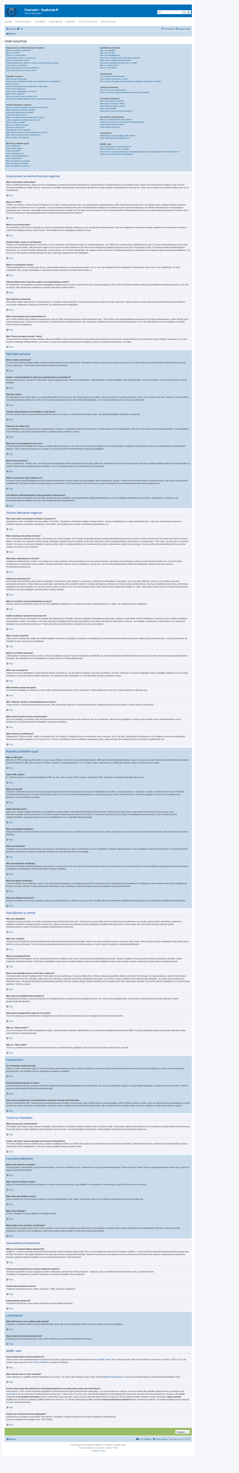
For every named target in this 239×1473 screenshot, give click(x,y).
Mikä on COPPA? (13, 53)
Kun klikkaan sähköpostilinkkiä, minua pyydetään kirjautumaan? (31, 99)
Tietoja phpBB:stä (41, 1362)
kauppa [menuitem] (70, 22)
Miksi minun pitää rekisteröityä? (18, 50)
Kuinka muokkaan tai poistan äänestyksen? (23, 120)
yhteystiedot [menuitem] (88, 22)
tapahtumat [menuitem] (23, 22)
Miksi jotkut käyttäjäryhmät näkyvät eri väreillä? (118, 63)
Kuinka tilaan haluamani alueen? (112, 124)
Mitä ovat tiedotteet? (14, 158)
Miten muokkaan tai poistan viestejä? (20, 110)
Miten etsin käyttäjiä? (108, 108)
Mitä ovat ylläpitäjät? (108, 50)
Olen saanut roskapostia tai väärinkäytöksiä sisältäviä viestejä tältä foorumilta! (130, 81)
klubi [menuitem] (8, 22)
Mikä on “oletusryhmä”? (109, 65)
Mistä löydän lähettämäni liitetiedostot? (115, 138)
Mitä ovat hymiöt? (13, 151)
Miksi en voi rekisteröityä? (16, 55)
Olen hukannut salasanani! (16, 65)
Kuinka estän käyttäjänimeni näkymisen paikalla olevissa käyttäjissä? (33, 81)
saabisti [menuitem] (40, 22)
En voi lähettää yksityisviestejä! (112, 76)
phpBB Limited (104, 1359)
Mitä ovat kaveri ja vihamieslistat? (113, 90)
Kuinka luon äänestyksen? (16, 115)
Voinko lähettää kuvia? (15, 153)
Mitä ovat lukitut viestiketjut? (17, 163)
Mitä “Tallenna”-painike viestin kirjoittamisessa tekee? (27, 132)
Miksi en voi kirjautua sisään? (17, 60)
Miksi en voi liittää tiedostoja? (17, 125)
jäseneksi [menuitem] (55, 22)
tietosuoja (108, 22)
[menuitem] (20, 29)
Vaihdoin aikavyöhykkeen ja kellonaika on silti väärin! (26, 86)
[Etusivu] (15, 11)
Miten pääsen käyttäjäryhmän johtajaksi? (116, 60)
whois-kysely (12, 1394)
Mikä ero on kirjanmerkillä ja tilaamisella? (116, 120)
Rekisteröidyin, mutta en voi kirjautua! (21, 58)
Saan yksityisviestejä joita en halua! (114, 79)
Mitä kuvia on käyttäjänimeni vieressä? (21, 91)
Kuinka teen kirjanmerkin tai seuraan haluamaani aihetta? (122, 122)
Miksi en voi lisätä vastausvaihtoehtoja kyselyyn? (25, 117)
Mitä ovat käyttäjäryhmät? (110, 55)
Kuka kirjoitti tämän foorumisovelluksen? (116, 147)
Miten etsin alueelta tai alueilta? (112, 101)
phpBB (66, 432)
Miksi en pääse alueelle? (15, 122)
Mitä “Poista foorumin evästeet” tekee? (21, 70)
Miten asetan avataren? (15, 94)
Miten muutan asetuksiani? (16, 79)
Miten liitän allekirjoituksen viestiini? (19, 112)
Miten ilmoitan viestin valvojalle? (18, 130)
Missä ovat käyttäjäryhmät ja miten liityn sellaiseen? (120, 58)
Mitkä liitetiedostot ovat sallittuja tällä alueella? (117, 136)
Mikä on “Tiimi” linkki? (108, 68)
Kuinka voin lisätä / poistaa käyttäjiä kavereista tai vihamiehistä (124, 92)
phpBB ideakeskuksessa (113, 1377)
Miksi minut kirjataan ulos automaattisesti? (22, 68)
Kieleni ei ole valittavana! (15, 89)
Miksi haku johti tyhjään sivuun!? (112, 106)
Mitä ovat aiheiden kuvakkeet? (18, 166)
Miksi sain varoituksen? (15, 127)
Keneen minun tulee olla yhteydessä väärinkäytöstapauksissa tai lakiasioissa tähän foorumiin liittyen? (139, 152)
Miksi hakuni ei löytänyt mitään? (112, 104)
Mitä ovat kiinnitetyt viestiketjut (18, 161)
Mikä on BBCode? (13, 146)
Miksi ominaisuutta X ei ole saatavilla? (114, 149)
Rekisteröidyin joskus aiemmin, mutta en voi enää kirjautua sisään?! (32, 63)
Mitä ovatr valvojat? (107, 53)
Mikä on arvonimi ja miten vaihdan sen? (21, 96)
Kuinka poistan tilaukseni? (110, 127)
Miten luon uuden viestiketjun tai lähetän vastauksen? (27, 107)
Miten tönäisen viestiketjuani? (17, 137)
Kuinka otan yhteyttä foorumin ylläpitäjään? (116, 154)
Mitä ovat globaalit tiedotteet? (17, 156)
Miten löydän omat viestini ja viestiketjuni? (116, 111)
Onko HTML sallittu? (14, 148)
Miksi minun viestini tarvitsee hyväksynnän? (23, 135)
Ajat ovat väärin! (12, 84)
